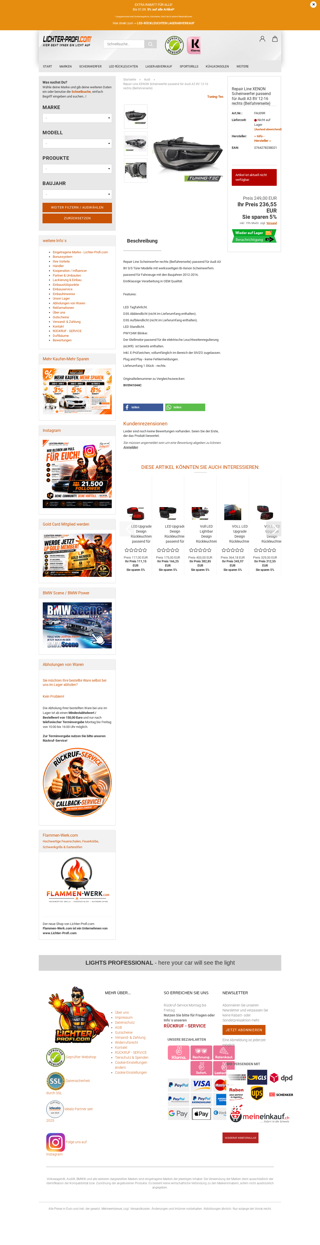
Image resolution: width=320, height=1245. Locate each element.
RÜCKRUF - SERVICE (67, 331)
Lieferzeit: (239, 120)
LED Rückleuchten (123, 66)
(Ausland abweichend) (268, 129)
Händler (58, 266)
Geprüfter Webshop (81, 1057)
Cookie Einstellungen (131, 1072)
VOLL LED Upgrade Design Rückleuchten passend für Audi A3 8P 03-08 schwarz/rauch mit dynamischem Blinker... (240, 534)
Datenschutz (125, 1022)
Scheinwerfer (90, 66)
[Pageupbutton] (306, 1237)
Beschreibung (142, 241)
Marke (51, 107)
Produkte (55, 158)
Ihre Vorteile (61, 261)
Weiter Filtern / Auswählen (77, 207)
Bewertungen (62, 340)
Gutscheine (61, 317)
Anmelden (130, 447)
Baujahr (54, 183)
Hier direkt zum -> (153, 23)
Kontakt (58, 326)
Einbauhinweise (64, 294)
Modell (52, 133)
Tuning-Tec (215, 97)
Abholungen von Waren (69, 303)
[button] (262, 39)
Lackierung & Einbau (67, 280)
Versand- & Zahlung (66, 322)
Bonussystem (62, 257)
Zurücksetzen (77, 218)
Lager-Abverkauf (159, 66)
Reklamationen (63, 308)
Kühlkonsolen (217, 66)
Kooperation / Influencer (70, 271)
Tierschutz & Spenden (131, 1057)
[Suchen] (150, 44)
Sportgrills (189, 66)
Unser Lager (61, 298)
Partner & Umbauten (67, 275)
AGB (118, 1027)
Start (47, 66)
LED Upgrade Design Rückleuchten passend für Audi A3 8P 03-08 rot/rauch (141, 534)
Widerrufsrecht (126, 1042)
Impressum (123, 1017)
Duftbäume (61, 336)
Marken (66, 66)
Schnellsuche (81, 92)
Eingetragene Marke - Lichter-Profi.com (80, 252)
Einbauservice (62, 289)
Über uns (59, 312)
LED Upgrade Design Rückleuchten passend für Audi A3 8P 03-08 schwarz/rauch (175, 534)
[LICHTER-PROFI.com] (69, 41)
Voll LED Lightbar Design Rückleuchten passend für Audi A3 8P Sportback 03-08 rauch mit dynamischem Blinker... (206, 534)
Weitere (242, 66)
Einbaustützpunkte (66, 285)
